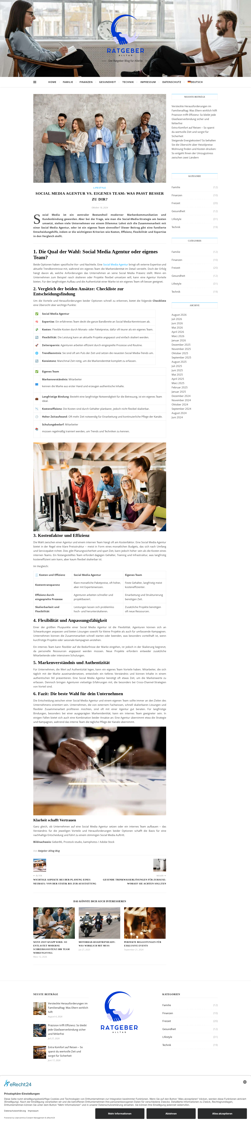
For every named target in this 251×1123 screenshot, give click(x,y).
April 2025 (178, 378)
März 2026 (178, 336)
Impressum (148, 82)
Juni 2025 (177, 370)
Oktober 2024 (180, 404)
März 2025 (178, 383)
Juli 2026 (177, 319)
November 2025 (181, 349)
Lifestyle (99, 187)
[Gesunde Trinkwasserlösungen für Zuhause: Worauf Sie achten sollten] (159, 865)
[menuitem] (194, 82)
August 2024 (179, 413)
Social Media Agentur (115, 264)
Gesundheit (107, 82)
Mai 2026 (177, 327)
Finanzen (86, 82)
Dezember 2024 (181, 396)
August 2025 (179, 361)
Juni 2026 (177, 323)
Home (52, 82)
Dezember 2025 (181, 344)
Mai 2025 (177, 374)
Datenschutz (171, 82)
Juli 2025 (177, 366)
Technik (128, 82)
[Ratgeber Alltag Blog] (125, 35)
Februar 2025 (180, 387)
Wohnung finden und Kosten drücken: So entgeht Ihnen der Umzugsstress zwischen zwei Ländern (194, 153)
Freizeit (176, 203)
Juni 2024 (177, 417)
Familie (68, 82)
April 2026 (178, 331)
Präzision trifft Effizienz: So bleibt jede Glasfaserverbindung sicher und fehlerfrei (194, 119)
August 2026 (179, 314)
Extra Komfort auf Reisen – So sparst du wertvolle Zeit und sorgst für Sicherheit (193, 132)
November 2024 (181, 400)
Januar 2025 (179, 391)
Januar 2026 (179, 340)
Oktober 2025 (180, 353)
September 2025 (181, 357)
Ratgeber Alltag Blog (49, 850)
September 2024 (181, 408)
